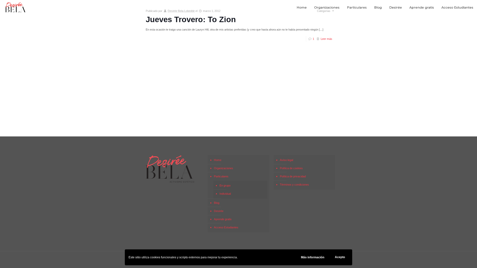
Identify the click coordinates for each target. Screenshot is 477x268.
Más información (312, 257)
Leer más (326, 38)
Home (217, 160)
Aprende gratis (223, 219)
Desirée (218, 211)
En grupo (224, 185)
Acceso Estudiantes (226, 227)
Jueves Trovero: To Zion (191, 19)
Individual (225, 193)
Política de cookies (291, 168)
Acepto (340, 257)
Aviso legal (286, 160)
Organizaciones (223, 168)
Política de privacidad (293, 176)
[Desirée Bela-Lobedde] (15, 7)
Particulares (221, 176)
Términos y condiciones (294, 184)
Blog (216, 202)
